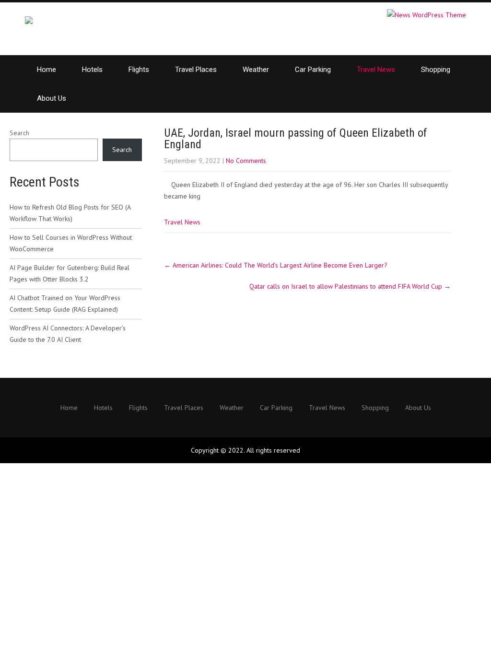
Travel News (376, 69)
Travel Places (196, 69)
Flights (139, 69)
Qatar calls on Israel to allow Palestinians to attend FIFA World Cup (350, 286)
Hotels (92, 69)
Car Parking (313, 69)
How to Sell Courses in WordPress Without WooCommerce (71, 243)
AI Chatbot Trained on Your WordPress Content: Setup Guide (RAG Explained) (65, 303)
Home (46, 69)
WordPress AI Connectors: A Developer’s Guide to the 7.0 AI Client (68, 334)
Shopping (435, 69)
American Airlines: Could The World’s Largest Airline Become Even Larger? (275, 265)
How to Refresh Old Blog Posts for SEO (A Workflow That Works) (70, 213)
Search (19, 133)
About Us (51, 98)
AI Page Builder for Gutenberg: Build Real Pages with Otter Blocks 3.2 (69, 273)
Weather (256, 69)
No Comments (246, 160)
